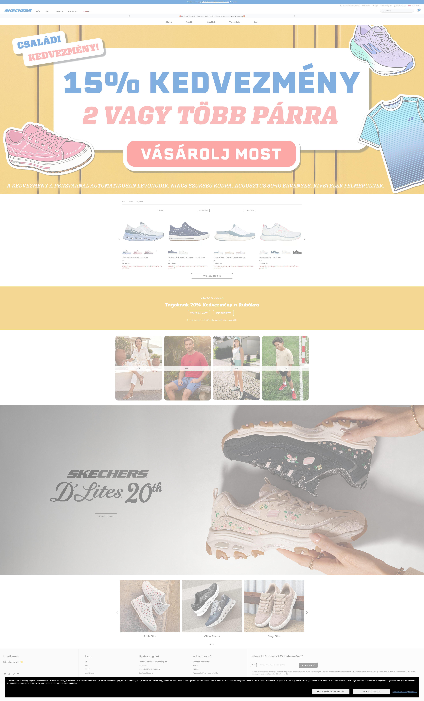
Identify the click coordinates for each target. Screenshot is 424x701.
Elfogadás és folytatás (331, 691)
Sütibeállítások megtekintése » (405, 692)
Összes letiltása (371, 691)
